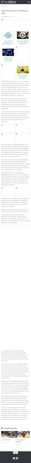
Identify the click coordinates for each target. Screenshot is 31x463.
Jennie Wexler (6, 16)
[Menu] (29, 2)
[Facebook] (14, 458)
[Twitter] (17, 458)
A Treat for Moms (5, 440)
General (3, 6)
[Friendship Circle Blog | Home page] (12, 2)
